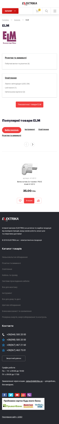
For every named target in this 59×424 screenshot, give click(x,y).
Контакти (7, 326)
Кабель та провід (9, 275)
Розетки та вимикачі (15, 57)
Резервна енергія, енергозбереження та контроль (24, 317)
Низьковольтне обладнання (15, 257)
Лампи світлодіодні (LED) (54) (17, 84)
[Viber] (29, 395)
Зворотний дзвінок (13, 358)
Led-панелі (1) (11, 88)
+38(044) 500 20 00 (16, 334)
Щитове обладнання (11, 305)
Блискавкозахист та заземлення (17, 311)
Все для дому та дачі (11, 299)
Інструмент (30, 129)
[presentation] (26, 144)
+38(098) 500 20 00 (16, 339)
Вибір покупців (12, 130)
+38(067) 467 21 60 (16, 345)
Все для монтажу (9, 287)
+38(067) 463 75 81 (16, 350)
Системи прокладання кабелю (15, 281)
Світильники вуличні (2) (15, 92)
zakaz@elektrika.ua (34, 381)
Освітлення (11, 78)
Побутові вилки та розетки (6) (17, 64)
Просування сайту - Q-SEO (12, 417)
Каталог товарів (12, 248)
